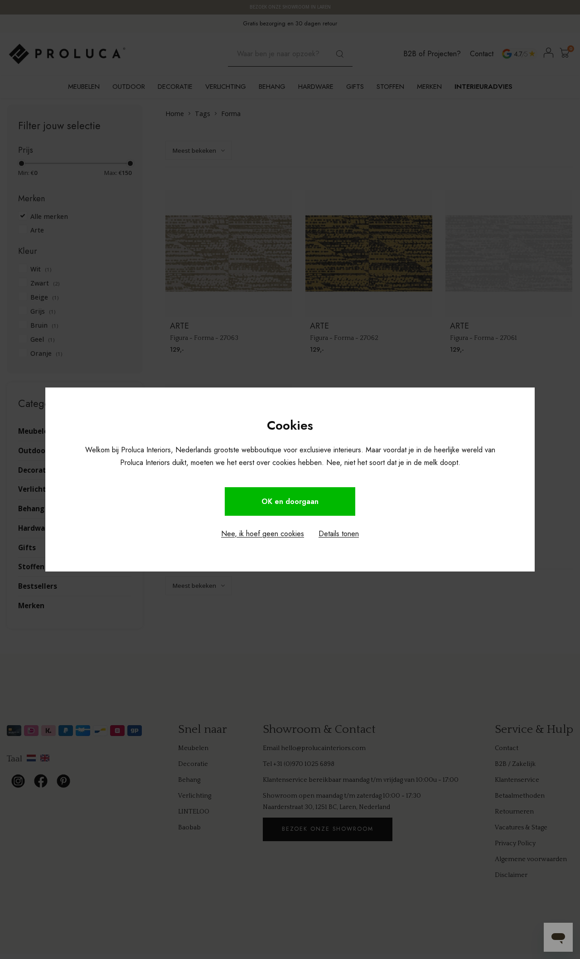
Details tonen (339, 533)
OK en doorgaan (290, 501)
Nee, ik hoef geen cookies (262, 533)
